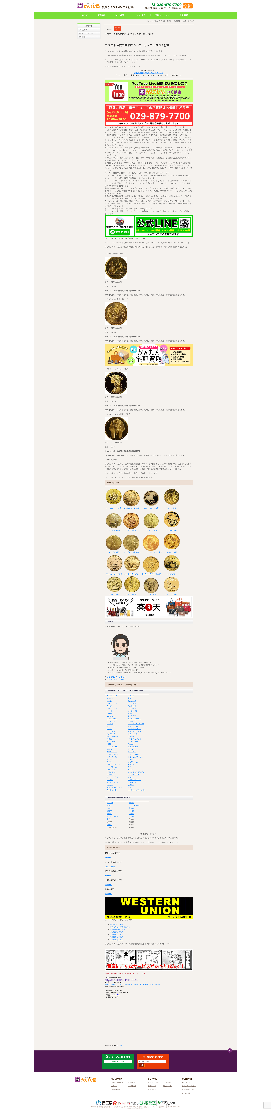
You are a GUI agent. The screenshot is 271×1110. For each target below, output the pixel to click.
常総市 (131, 803)
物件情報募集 (132, 1086)
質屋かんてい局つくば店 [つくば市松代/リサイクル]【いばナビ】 (126, 974)
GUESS (131, 764)
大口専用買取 (167, 1082)
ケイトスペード (112, 736)
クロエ (109, 739)
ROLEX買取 (119, 15)
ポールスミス (112, 752)
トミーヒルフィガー (135, 757)
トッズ (130, 787)
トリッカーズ (112, 757)
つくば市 (110, 803)
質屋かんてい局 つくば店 (162, 21)
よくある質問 (186, 1093)
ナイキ (130, 767)
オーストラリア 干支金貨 (151, 574)
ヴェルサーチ (133, 741)
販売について (152, 1086)
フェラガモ (132, 716)
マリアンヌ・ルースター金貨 (151, 552)
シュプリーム (133, 762)
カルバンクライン (134, 719)
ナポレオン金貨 (171, 552)
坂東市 (109, 811)
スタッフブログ (188, 21)
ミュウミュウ (133, 746)
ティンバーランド (113, 777)
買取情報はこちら (116, 940)
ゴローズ (110, 775)
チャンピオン (112, 790)
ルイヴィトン (112, 696)
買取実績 (101, 15)
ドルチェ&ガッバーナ (136, 724)
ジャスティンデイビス (136, 772)
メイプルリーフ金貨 (113, 508)
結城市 (109, 825)
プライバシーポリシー (189, 1086)
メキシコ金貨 (131, 530)
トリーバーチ (133, 734)
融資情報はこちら (116, 937)
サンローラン (133, 711)
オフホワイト (133, 749)
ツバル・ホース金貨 (151, 508)
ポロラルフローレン (114, 787)
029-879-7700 (169, 5)
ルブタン (131, 713)
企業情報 (114, 1086)
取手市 (131, 811)
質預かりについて (162, 15)
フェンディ (132, 703)
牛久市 (131, 808)
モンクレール (133, 726)
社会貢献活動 (115, 1089)
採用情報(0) (82, 37)
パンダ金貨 (171, 574)
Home (149, 21)
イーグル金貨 (114, 552)
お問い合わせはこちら (187, 6)
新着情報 (177, 21)
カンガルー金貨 (171, 530)
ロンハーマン (133, 782)
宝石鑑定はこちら (116, 932)
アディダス (111, 769)
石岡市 (131, 814)
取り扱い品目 (167, 1086)
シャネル (131, 696)
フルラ (109, 729)
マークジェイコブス (114, 764)
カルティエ (132, 701)
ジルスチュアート (134, 729)
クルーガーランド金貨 (113, 574)
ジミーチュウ (112, 731)
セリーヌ (131, 736)
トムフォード (112, 741)
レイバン (110, 780)
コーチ (109, 713)
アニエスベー (133, 744)
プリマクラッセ (112, 754)
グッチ (130, 698)
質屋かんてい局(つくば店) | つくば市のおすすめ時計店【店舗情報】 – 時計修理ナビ (133, 984)
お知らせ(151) (83, 30)
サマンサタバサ (134, 754)
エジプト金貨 (151, 594)
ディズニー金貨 (171, 594)
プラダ (109, 701)
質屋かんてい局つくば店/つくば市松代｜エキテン (121, 980)
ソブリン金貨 (114, 594)
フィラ (109, 762)
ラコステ (131, 785)
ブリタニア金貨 (151, 530)
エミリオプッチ (112, 782)
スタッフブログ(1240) (86, 33)
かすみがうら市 (112, 816)
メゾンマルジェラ (134, 739)
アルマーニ (111, 734)
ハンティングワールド (136, 790)
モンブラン (132, 752)
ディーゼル (111, 726)
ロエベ (109, 749)
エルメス (110, 698)
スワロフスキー (112, 772)
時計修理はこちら (116, 924)
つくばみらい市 (135, 805)
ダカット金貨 (131, 594)
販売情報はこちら (116, 934)
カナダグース (112, 767)
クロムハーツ (112, 719)
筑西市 (109, 814)
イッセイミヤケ (134, 777)
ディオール (111, 721)
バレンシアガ (112, 703)
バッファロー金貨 (131, 574)
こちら (120, 1045)
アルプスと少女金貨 (131, 552)
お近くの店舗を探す (188, 1089)
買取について (152, 1089)
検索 (141, 1065)
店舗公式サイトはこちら (116, 677)
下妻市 (109, 808)
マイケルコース (112, 746)
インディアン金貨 (113, 530)
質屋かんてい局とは (117, 1082)
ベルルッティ (133, 721)
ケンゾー (110, 785)
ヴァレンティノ (134, 759)
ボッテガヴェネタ (134, 731)
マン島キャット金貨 (131, 508)
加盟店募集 (131, 1082)
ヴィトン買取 (140, 15)
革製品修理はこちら (117, 929)
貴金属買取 (184, 15)
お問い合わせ (186, 1082)
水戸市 (109, 819)
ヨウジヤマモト (134, 775)
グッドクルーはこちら (115, 679)
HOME (85, 15)
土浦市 (109, 805)
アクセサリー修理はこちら (120, 927)
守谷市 (131, 816)
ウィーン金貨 (171, 508)
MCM (109, 744)
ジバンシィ (111, 716)
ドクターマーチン (134, 780)
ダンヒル (110, 724)
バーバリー (111, 711)
